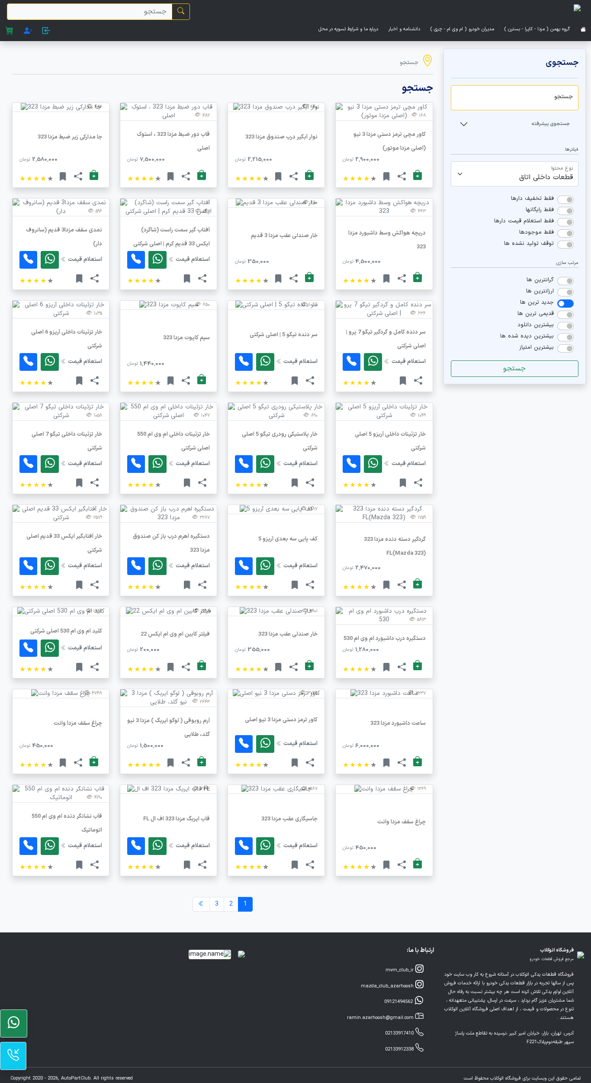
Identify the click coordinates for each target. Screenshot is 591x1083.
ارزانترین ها (540, 291)
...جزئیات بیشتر (384, 159)
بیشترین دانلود (535, 325)
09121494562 (399, 1002)
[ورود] (46, 32)
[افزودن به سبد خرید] (417, 175)
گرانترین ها (540, 280)
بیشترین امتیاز (536, 347)
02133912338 (400, 1049)
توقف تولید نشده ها (529, 243)
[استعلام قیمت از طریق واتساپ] (50, 260)
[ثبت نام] (28, 32)
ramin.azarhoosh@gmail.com (381, 1018)
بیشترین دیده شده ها (527, 336)
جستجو (514, 368)
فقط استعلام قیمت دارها (524, 221)
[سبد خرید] (9, 32)
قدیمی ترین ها (535, 313)
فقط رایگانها (540, 210)
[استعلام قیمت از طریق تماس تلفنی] (136, 260)
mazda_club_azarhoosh (388, 986)
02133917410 (400, 1033)
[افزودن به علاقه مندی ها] (386, 177)
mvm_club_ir (400, 970)
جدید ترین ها (537, 302)
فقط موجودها (536, 232)
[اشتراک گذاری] (401, 177)
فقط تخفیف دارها (532, 198)
